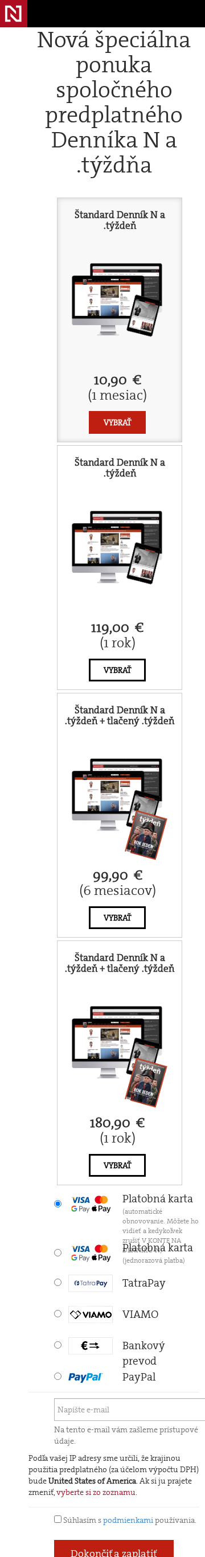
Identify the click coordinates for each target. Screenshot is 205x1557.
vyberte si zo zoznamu (96, 1492)
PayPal (138, 1377)
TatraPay (144, 1283)
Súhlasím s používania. (129, 1520)
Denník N (13, 13)
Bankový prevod (143, 1346)
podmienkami (128, 1520)
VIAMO (140, 1314)
